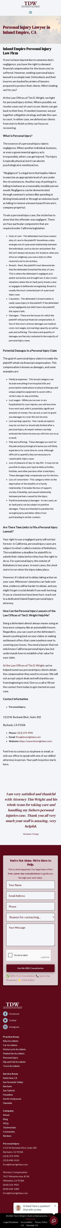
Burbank (7, 1086)
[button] (30, 12)
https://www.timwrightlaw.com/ (35, 741)
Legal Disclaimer (11, 1222)
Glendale (7, 1102)
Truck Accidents (11, 1065)
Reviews (7, 1135)
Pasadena (8, 1094)
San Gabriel (9, 1090)
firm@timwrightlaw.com (28, 737)
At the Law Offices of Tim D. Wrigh (23, 665)
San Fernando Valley (13, 1082)
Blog (5, 1119)
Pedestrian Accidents (14, 1053)
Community (9, 1131)
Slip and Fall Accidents (14, 1061)
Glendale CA (32, 1225)
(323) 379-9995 (25, 732)
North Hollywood (12, 1098)
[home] (30, 4)
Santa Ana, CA (10, 1077)
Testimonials (9, 1127)
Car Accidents (10, 1045)
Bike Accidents (10, 1040)
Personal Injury (10, 1057)
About (6, 1114)
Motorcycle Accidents (14, 1049)
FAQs (6, 1123)
